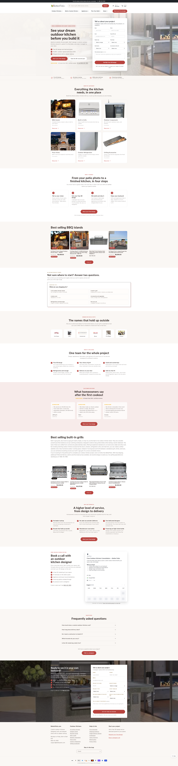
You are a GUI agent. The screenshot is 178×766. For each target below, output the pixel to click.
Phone (111, 672)
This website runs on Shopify (94, 763)
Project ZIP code (97, 683)
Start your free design (120, 11)
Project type (112, 39)
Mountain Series (74, 733)
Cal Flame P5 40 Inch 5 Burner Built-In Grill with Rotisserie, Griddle (60, 482)
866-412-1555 (67, 585)
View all (89, 262)
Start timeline (113, 688)
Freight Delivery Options (95, 733)
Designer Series (74, 731)
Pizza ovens (73, 739)
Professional (92, 735)
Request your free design (116, 734)
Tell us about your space (101, 701)
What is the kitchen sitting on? (117, 695)
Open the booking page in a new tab (111, 603)
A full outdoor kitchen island (59, 291)
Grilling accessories (75, 743)
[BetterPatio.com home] (58, 6)
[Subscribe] (99, 751)
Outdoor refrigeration (75, 741)
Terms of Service (93, 737)
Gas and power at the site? (100, 694)
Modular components (75, 737)
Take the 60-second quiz (78, 58)
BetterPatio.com (84, 763)
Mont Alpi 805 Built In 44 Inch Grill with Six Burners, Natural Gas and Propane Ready (97, 483)
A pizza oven (55, 297)
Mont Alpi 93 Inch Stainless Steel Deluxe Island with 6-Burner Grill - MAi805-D (97, 252)
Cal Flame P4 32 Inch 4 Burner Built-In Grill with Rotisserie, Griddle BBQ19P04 (79, 483)
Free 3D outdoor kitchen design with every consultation (84, 1)
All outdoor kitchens (75, 729)
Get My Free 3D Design (109, 62)
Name (94, 672)
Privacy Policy (92, 741)
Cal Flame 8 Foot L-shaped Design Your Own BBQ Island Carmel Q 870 (118, 252)
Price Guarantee (93, 729)
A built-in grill (102, 291)
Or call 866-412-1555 (82, 63)
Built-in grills (73, 735)
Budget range (97, 39)
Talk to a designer (89, 653)
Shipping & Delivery (94, 731)
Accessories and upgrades (99, 297)
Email (94, 677)
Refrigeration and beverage (59, 302)
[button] (124, 5)
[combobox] (86, 6)
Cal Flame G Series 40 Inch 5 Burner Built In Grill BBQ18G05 (117, 482)
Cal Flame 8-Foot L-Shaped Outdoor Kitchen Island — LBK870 (59, 252)
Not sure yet (98, 302)
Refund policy (92, 739)
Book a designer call (114, 737)
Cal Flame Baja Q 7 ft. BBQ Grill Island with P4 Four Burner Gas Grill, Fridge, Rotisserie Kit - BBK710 (79, 252)
